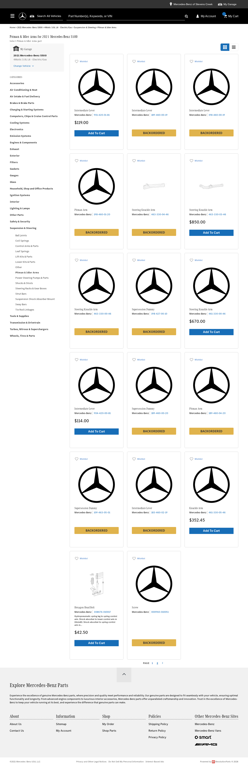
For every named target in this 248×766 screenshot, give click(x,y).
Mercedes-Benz (204, 724)
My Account (208, 16)
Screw (135, 607)
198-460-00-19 (217, 115)
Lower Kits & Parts (25, 262)
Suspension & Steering (85, 27)
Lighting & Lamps (20, 208)
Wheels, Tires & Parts (22, 336)
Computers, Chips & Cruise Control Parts (34, 116)
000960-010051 (160, 612)
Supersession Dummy (143, 309)
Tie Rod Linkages (24, 309)
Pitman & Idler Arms (27, 272)
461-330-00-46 (217, 313)
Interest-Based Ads (155, 761)
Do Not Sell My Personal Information (126, 761)
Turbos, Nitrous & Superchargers (29, 329)
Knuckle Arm (196, 508)
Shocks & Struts (24, 283)
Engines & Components (23, 142)
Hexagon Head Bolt (84, 607)
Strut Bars (20, 294)
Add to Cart (96, 133)
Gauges (14, 175)
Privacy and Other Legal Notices (91, 761)
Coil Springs (22, 240)
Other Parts (17, 215)
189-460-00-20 (159, 413)
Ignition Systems (20, 195)
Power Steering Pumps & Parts (31, 278)
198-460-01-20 (102, 214)
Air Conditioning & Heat (23, 90)
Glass (13, 182)
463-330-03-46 (217, 214)
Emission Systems (20, 136)
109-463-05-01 (102, 512)
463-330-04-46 (160, 214)
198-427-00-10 (159, 313)
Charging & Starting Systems (27, 109)
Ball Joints (21, 235)
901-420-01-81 (102, 115)
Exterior (15, 155)
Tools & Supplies (19, 316)
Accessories (17, 83)
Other (18, 267)
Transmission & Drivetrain (25, 322)
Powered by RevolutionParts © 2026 (219, 761)
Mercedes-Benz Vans (208, 731)
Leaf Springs (22, 251)
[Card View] (225, 47)
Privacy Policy (157, 737)
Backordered (154, 133)
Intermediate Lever (84, 110)
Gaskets (14, 169)
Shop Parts (109, 731)
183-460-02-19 (159, 512)
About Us (15, 724)
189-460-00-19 (159, 115)
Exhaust (14, 149)
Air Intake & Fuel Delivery (25, 96)
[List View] (233, 47)
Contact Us (17, 731)
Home (12, 27)
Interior (14, 202)
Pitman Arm (80, 210)
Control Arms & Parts (26, 246)
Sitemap (61, 724)
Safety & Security (20, 221)
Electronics (16, 129)
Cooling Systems (19, 123)
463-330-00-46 (102, 313)
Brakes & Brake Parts (22, 103)
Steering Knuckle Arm (143, 210)
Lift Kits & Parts (23, 256)
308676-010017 (102, 612)
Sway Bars (21, 304)
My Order (108, 724)
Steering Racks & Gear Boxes (30, 288)
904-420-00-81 (102, 413)
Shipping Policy (158, 724)
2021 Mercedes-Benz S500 (29, 27)
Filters (14, 162)
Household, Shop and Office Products (31, 188)
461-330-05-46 (217, 512)
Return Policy (157, 731)
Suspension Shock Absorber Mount (35, 299)
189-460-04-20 (217, 413)
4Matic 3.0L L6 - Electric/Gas (58, 27)
